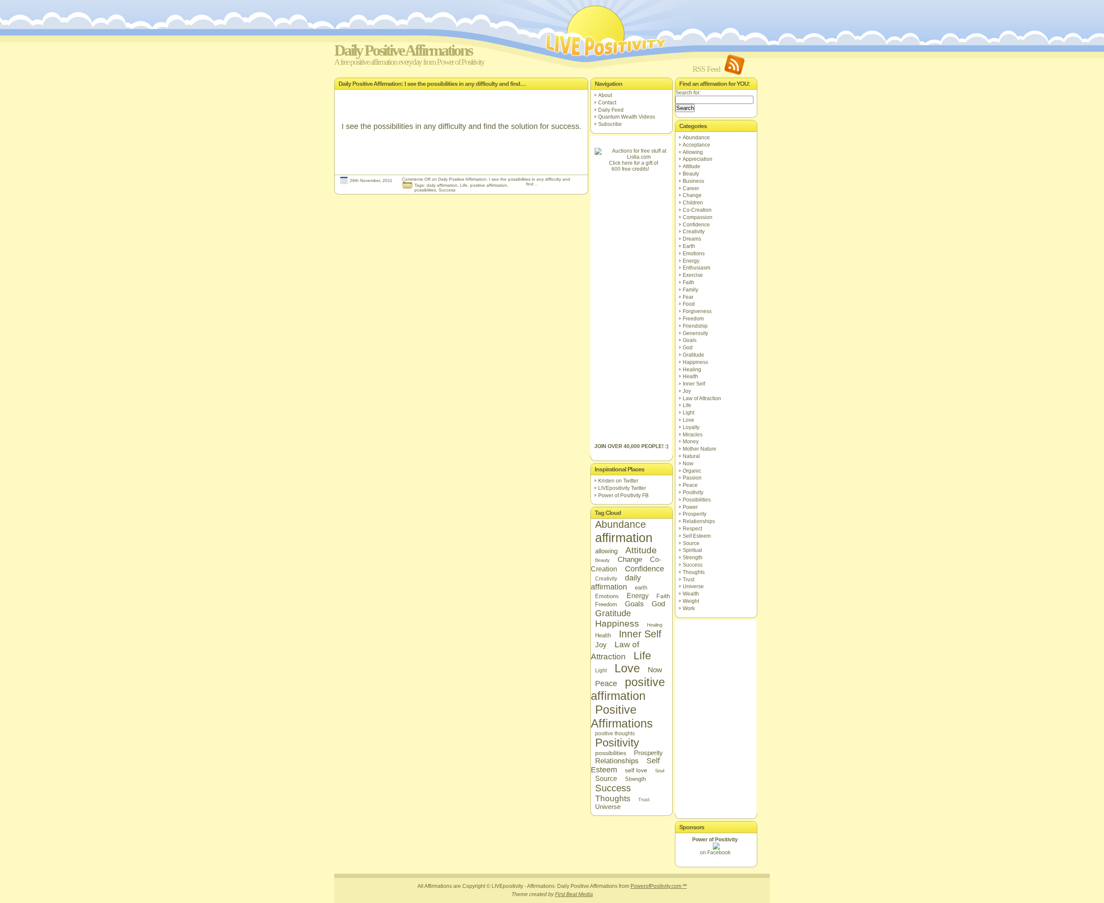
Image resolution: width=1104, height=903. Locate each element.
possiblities (425, 190)
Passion (692, 478)
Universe (608, 806)
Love (627, 668)
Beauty (602, 560)
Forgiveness (697, 311)
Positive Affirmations (622, 716)
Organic (692, 471)
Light (601, 671)
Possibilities (697, 500)
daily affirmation (442, 185)
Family (690, 290)
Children (693, 203)
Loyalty (691, 427)
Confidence (644, 568)
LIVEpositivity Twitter (622, 488)
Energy (638, 595)
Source (606, 778)
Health (603, 635)
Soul (659, 770)
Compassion (697, 217)
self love (636, 770)
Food (689, 304)
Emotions (607, 596)
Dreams (692, 239)
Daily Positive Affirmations (403, 50)
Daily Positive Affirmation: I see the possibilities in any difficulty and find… (432, 83)
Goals (634, 604)
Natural (691, 456)
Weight (691, 601)
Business (693, 181)
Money (691, 442)
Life (463, 185)
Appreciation (697, 159)
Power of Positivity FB (623, 495)
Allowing (693, 152)
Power (690, 507)
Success (447, 190)
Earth (689, 246)
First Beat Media (574, 894)
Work (689, 608)
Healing (654, 624)
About (605, 95)
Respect (692, 529)
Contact (607, 103)
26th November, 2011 (371, 180)
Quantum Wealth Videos (626, 117)
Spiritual (692, 550)
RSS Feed (706, 69)
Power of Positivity (715, 840)
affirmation (623, 537)
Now (655, 669)
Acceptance (696, 145)
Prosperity (648, 752)
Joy (601, 644)
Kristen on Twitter (618, 481)
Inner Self (640, 634)
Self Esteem (697, 536)
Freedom (606, 604)
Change (630, 559)
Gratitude (613, 613)
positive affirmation (488, 185)
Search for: (688, 93)
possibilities (610, 752)
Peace (606, 683)
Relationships (617, 761)
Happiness (617, 623)
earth (641, 587)
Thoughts (612, 798)
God (658, 604)
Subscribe (610, 124)
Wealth (691, 594)
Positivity (617, 743)
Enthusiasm (696, 268)
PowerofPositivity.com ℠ (658, 886)
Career (691, 188)
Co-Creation (697, 210)
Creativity (606, 579)
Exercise (693, 275)
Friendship (695, 326)
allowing (606, 551)
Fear (688, 297)
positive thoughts (615, 734)
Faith (663, 596)
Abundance (620, 524)
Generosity (695, 333)
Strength (635, 779)
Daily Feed (611, 110)
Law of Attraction (702, 398)
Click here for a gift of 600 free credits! (633, 166)
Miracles (693, 435)
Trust (643, 799)
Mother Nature (699, 449)
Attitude (641, 550)
